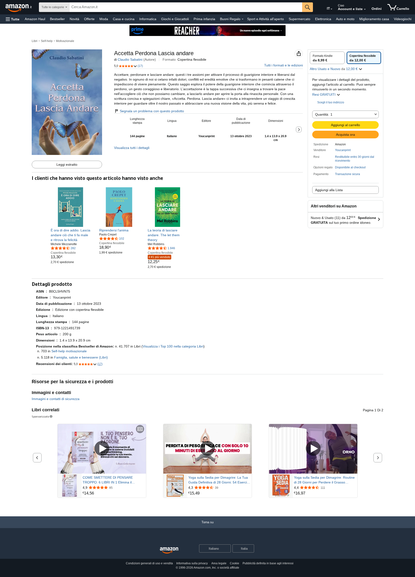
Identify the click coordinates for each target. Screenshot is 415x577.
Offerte (89, 19)
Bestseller (57, 19)
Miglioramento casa (374, 19)
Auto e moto (345, 19)
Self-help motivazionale (69, 351)
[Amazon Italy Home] (169, 550)
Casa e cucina (123, 19)
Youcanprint (343, 150)
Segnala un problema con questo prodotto (152, 111)
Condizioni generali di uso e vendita (149, 563)
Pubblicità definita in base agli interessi (268, 563)
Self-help (47, 41)
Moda (103, 19)
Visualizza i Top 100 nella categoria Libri (173, 346)
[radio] (327, 58)
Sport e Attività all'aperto (265, 19)
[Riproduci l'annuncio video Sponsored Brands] (102, 449)
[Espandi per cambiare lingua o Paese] (331, 9)
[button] (13, 19)
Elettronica (323, 19)
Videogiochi (402, 19)
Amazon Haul (35, 19)
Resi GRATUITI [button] (324, 94)
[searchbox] (185, 7)
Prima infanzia (204, 19)
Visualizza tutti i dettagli (131, 148)
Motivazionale (65, 41)
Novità (74, 19)
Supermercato (299, 19)
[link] (70, 235)
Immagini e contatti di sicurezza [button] (55, 399)
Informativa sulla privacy (192, 563)
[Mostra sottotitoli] (140, 429)
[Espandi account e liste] (365, 9)
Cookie (234, 563)
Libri (34, 41)
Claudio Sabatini (130, 59)
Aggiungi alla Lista (329, 190)
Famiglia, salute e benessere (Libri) (81, 357)
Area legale (218, 563)
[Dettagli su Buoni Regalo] (243, 19)
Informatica (147, 19)
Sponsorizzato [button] (40, 416)
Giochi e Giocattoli (175, 19)
